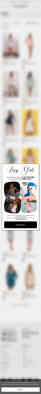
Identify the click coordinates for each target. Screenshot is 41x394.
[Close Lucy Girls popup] (37, 166)
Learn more (20, 225)
